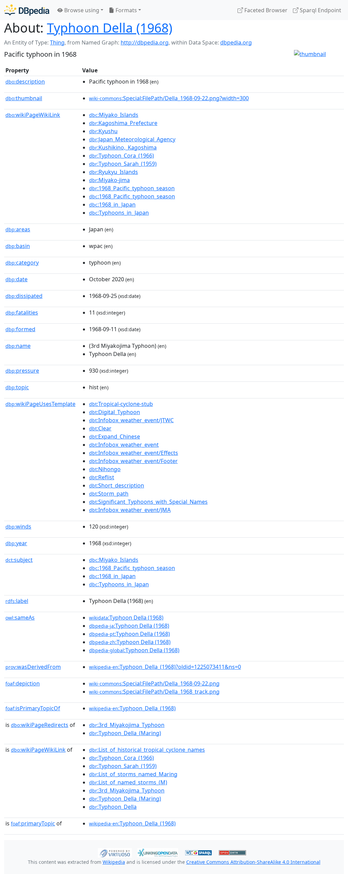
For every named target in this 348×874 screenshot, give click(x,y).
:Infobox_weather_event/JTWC (131, 420)
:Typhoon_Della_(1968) (132, 708)
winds (18, 526)
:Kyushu (103, 131)
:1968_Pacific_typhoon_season (132, 188)
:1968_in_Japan (112, 204)
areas (17, 229)
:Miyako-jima (109, 180)
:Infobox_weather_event (124, 444)
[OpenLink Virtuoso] (115, 852)
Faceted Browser (265, 10)
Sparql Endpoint (319, 10)
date (16, 279)
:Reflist (101, 477)
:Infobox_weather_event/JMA (130, 510)
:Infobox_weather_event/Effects (133, 453)
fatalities (21, 312)
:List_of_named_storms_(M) (128, 782)
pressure (22, 370)
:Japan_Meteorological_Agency (132, 139)
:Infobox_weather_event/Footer (133, 461)
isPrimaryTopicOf (32, 708)
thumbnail (23, 98)
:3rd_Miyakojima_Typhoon (126, 725)
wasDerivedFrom (33, 667)
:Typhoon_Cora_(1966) (121, 155)
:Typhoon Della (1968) (126, 617)
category (22, 262)
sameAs (20, 617)
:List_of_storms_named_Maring (133, 774)
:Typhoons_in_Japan (119, 212)
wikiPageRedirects (39, 725)
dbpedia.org (236, 42)
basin (17, 246)
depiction (22, 683)
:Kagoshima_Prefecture (123, 123)
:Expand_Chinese (114, 436)
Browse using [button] (81, 10)
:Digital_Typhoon (114, 412)
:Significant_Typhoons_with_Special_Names (148, 501)
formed (20, 329)
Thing (57, 42)
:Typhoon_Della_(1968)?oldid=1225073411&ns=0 (165, 667)
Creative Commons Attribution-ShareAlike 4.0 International (253, 862)
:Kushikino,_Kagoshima (123, 147)
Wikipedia (114, 862)
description (25, 81)
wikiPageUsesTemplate (40, 404)
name (18, 346)
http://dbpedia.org (145, 42)
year (16, 543)
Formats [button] (125, 10)
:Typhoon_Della (113, 806)
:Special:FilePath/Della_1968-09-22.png (154, 683)
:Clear (100, 428)
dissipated (23, 296)
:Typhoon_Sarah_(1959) (123, 163)
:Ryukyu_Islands (113, 172)
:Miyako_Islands (113, 115)
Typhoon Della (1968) (109, 27)
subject (19, 560)
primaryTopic (33, 823)
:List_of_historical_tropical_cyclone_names (147, 749)
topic (17, 387)
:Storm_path (108, 493)
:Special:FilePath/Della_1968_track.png (154, 691)
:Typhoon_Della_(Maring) (125, 733)
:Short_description (116, 485)
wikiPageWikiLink (32, 115)
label (16, 601)
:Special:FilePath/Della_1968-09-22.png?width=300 (169, 98)
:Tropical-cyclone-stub (121, 404)
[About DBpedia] (26, 10)
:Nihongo (105, 469)
